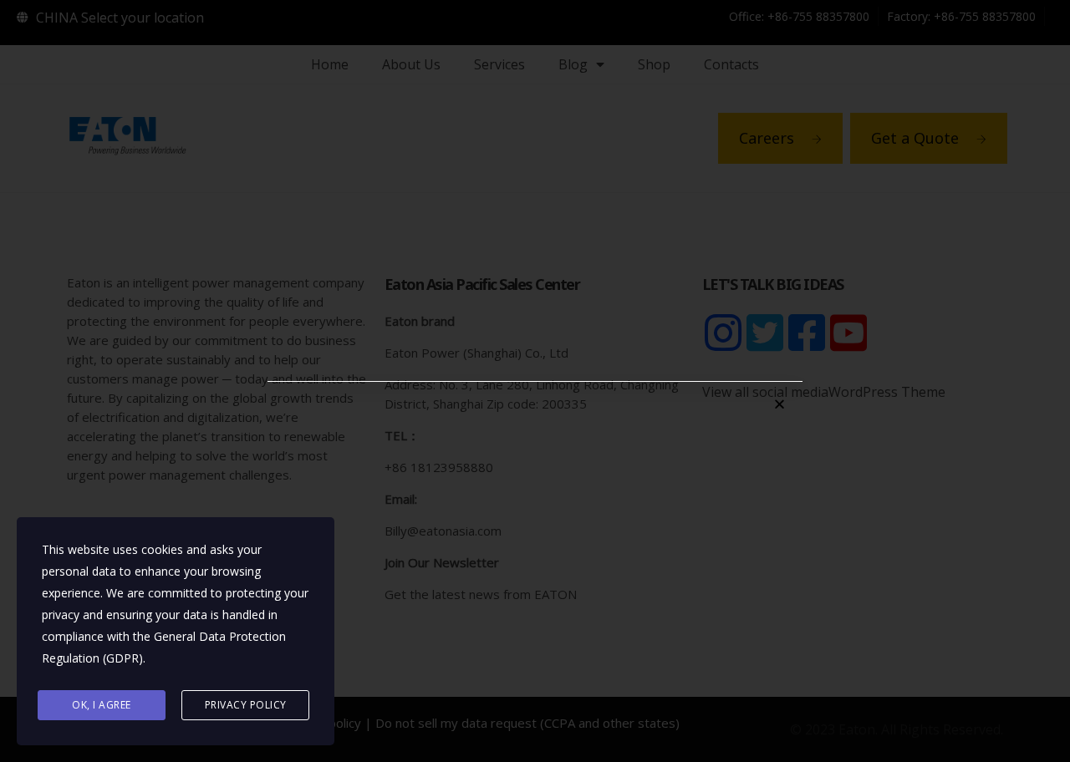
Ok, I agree (101, 705)
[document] (535, 381)
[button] (779, 404)
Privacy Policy (246, 705)
